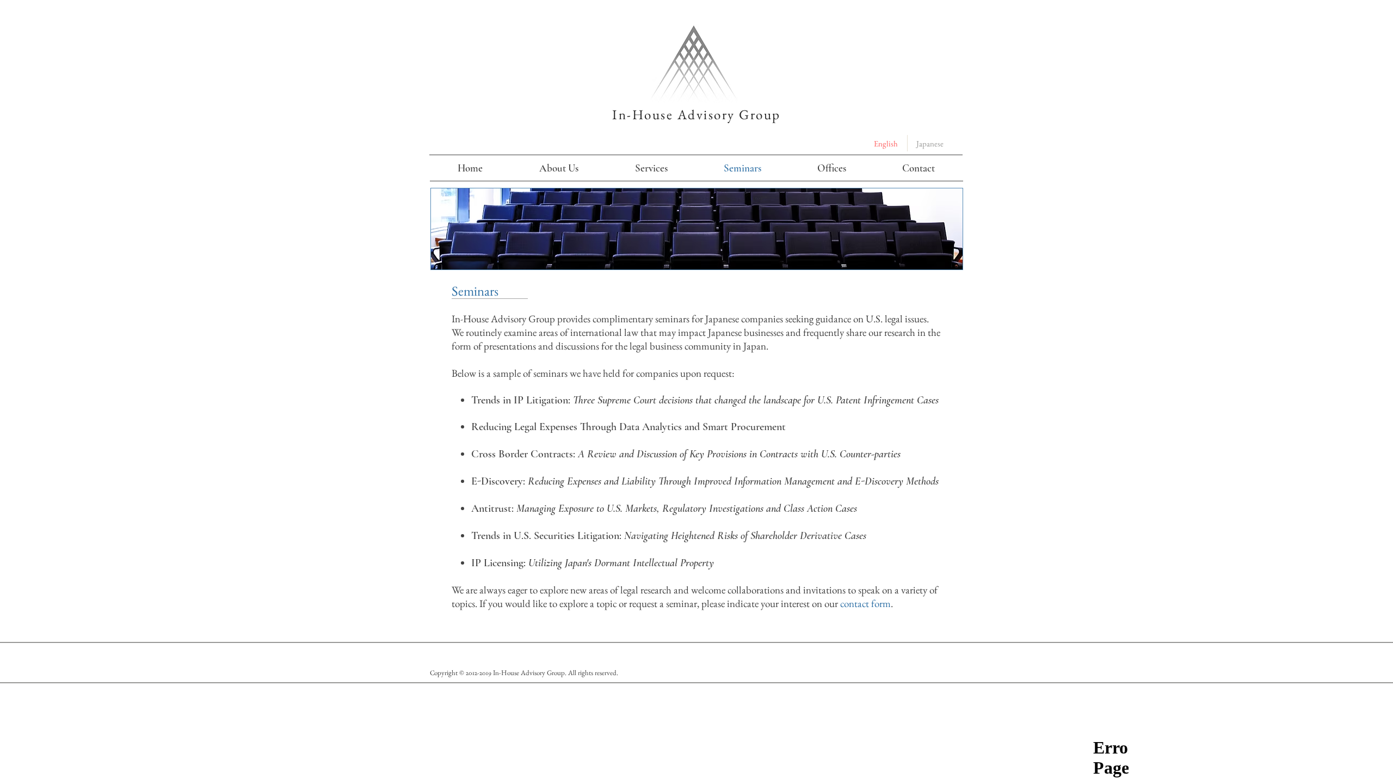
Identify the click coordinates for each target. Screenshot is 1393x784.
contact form (865, 603)
